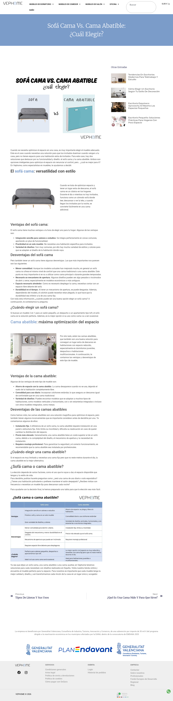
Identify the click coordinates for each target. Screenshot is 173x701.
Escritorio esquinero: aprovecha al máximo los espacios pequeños (141, 105)
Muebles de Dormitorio (40, 4)
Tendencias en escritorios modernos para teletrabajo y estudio (143, 77)
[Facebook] (19, 672)
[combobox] (140, 3)
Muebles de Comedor (68, 4)
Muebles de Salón (93, 4)
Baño (31, 10)
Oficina (113, 4)
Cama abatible (23, 321)
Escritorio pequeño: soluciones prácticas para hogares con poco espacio (144, 120)
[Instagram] (26, 672)
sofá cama (24, 171)
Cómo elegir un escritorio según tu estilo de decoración (144, 90)
